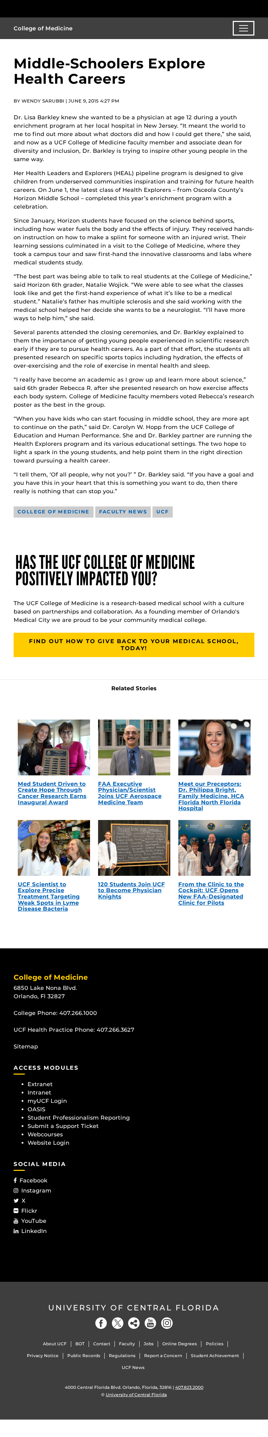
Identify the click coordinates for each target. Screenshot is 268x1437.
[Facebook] (101, 1323)
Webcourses (45, 1134)
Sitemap (26, 1046)
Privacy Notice (43, 1355)
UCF (162, 512)
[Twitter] (118, 1323)
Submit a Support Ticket (63, 1126)
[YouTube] (150, 1323)
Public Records (83, 1355)
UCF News (133, 1367)
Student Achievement (215, 1355)
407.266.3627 (115, 1029)
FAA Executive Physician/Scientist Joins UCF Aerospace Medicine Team (130, 793)
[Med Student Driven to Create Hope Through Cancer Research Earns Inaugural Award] (54, 747)
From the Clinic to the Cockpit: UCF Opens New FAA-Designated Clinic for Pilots (211, 893)
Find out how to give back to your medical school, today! (134, 645)
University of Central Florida (134, 1307)
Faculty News (123, 512)
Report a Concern (163, 1355)
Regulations (122, 1355)
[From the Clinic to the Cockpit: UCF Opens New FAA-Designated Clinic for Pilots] (214, 848)
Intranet (39, 1092)
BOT (79, 1343)
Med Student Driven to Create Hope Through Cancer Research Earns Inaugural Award (52, 793)
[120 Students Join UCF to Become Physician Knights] (134, 848)
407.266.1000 (78, 1013)
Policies (214, 1343)
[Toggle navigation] (243, 28)
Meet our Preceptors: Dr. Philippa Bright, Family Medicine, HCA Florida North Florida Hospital (211, 796)
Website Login (48, 1142)
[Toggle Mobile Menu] (252, 8)
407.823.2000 (189, 1387)
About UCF (55, 1343)
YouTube (33, 1221)
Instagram (36, 1190)
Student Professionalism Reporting (79, 1117)
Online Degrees (179, 1343)
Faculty (127, 1343)
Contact (101, 1343)
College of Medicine (43, 28)
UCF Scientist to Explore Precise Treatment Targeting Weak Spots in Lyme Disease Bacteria (49, 896)
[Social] (134, 1323)
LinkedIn (34, 1231)
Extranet (40, 1084)
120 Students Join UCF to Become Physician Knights (131, 890)
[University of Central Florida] (60, 8)
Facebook (33, 1180)
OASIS (36, 1109)
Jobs (149, 1343)
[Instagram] (167, 1323)
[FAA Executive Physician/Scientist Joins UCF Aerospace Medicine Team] (134, 747)
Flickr (29, 1210)
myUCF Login (47, 1101)
